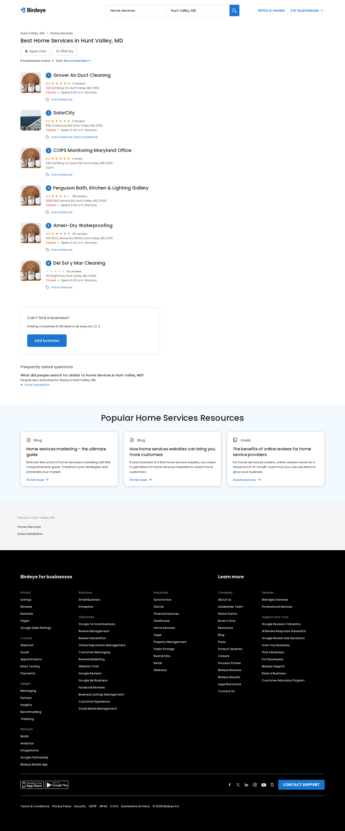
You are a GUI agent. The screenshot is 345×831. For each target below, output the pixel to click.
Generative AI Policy (135, 806)
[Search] (234, 10)
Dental (159, 607)
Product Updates (230, 649)
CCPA (114, 806)
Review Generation (92, 638)
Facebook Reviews (92, 687)
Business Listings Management (101, 694)
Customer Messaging (94, 652)
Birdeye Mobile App (34, 764)
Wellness (160, 670)
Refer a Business (274, 673)
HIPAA (103, 806)
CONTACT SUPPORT (301, 784)
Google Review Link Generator (283, 638)
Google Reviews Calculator (281, 624)
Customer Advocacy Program (283, 680)
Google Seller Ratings (35, 628)
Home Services (62, 99)
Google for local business (97, 624)
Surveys (26, 698)
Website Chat (89, 666)
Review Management (94, 631)
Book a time (226, 621)
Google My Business (93, 680)
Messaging (28, 691)
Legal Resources (229, 684)
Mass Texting (30, 666)
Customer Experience (94, 701)
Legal (157, 635)
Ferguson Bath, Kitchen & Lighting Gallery (101, 188)
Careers (224, 656)
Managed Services (275, 600)
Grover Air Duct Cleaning (82, 75)
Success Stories (229, 663)
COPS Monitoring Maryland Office (92, 150)
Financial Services (166, 614)
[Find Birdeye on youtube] (263, 785)
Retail (158, 663)
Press (222, 642)
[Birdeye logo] (33, 10)
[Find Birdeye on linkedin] (246, 785)
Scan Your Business (276, 645)
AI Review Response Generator (284, 631)
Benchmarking (30, 712)
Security (80, 806)
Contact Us (226, 691)
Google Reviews (90, 673)
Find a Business (273, 652)
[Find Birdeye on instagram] (255, 785)
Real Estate (162, 656)
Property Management (170, 642)
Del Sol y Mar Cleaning (79, 263)
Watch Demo (227, 614)
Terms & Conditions (35, 806)
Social (24, 652)
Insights (26, 705)
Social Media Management (98, 709)
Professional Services (277, 607)
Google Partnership (34, 757)
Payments (27, 673)
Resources (225, 628)
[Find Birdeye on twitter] (238, 785)
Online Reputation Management (102, 645)
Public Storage (164, 649)
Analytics (27, 743)
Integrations (29, 750)
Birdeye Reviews (229, 670)
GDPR (92, 806)
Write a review (271, 10)
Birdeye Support (273, 666)
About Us (224, 600)
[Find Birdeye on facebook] (230, 785)
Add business (46, 340)
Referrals (26, 614)
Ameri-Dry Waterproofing (83, 225)
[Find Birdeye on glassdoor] (272, 785)
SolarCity (64, 113)
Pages (24, 621)
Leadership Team (230, 607)
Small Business (89, 600)
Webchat (27, 645)
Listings (25, 600)
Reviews (26, 607)
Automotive (162, 600)
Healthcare (162, 621)
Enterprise (86, 607)
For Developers (272, 659)
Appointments (31, 659)
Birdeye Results (229, 677)
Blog (221, 635)
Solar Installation (86, 137)
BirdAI (24, 736)
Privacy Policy (61, 806)
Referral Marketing (92, 659)
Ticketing (27, 719)
